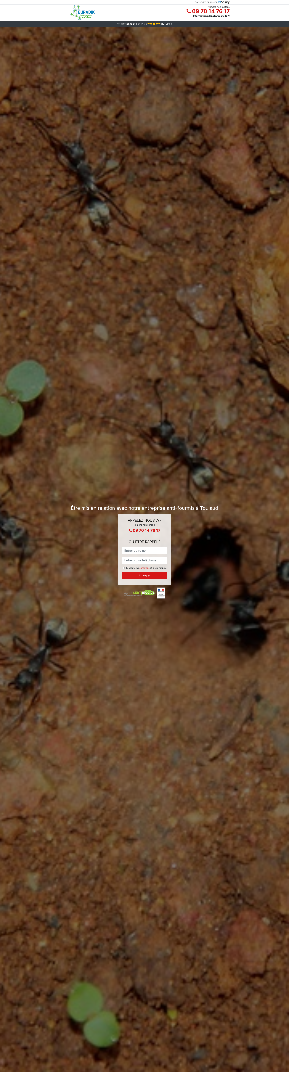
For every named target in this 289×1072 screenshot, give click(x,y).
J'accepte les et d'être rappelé (146, 568)
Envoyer (144, 575)
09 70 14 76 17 (210, 11)
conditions (144, 568)
